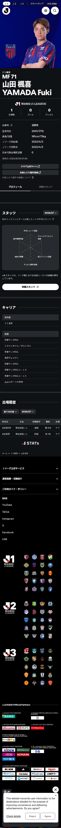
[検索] (55, 11)
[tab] (15, 186)
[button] (46, 11)
